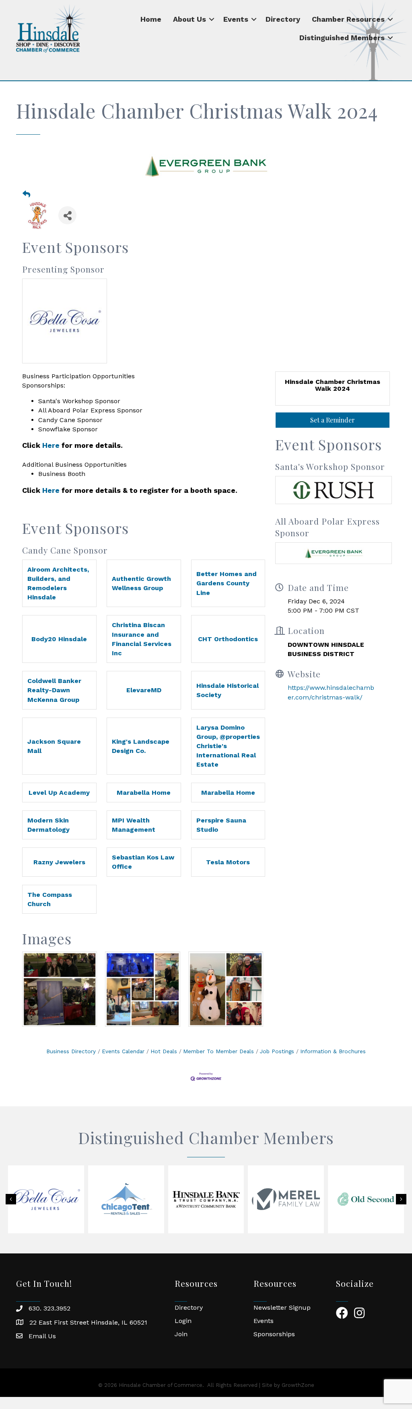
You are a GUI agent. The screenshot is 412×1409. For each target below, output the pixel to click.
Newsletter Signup (282, 1307)
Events (235, 19)
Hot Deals (163, 1051)
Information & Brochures (333, 1051)
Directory (283, 19)
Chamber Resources (348, 19)
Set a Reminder (332, 420)
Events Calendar (123, 1051)
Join (181, 1334)
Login (183, 1321)
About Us (189, 19)
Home (150, 19)
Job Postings (277, 1051)
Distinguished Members (342, 37)
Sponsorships (274, 1334)
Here (51, 445)
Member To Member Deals (218, 1051)
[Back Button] (26, 194)
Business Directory (71, 1051)
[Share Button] (67, 215)
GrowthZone (298, 1385)
